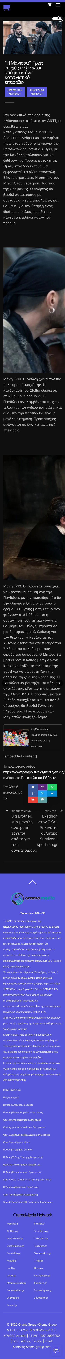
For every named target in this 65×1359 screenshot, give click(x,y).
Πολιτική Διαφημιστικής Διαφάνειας (21, 1187)
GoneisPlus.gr (13, 1253)
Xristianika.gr (40, 1283)
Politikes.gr (39, 1223)
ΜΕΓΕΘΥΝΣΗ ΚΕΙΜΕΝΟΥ (14, 92)
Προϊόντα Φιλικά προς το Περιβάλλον (21, 1164)
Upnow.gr (38, 1268)
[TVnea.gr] (6, 9)
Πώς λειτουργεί (10, 1097)
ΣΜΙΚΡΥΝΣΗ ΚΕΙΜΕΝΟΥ (37, 92)
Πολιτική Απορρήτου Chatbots (17, 1149)
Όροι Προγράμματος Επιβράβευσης (20, 1194)
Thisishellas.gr (41, 1238)
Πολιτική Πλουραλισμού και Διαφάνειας (23, 1112)
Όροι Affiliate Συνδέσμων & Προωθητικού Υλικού (27, 1179)
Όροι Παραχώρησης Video (16, 1142)
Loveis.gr (11, 1275)
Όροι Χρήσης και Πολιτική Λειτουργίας (22, 1119)
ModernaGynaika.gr (16, 1283)
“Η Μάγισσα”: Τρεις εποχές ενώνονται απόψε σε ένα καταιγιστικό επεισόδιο (24, 72)
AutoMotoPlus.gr (15, 1238)
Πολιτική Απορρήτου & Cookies (18, 1104)
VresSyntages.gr (42, 1275)
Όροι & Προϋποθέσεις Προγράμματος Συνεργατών (28, 1202)
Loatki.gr (11, 1268)
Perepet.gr (12, 1305)
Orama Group (27, 1324)
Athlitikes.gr (12, 1231)
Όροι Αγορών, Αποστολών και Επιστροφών (24, 1127)
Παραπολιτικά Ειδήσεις (38, 778)
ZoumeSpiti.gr (41, 1297)
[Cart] (49, 4)
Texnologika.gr (41, 1231)
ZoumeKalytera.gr (43, 1290)
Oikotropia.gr (13, 1297)
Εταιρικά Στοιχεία (12, 1089)
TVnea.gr (38, 1260)
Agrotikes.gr (12, 1223)
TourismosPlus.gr (42, 1253)
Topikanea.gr (40, 1245)
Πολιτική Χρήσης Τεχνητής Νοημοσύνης (23, 1157)
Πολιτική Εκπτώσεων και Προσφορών (22, 1172)
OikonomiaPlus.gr (15, 1290)
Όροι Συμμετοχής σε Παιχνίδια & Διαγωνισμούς (26, 1134)
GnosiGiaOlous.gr (15, 1245)
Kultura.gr (11, 1260)
